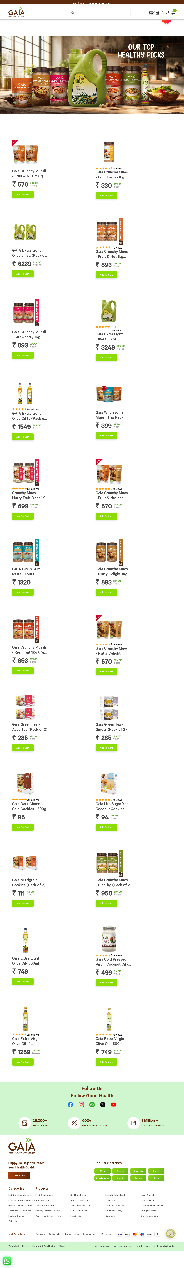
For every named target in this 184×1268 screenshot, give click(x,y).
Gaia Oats (110, 1216)
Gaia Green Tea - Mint (81, 1206)
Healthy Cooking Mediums (21, 1200)
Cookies (138, 1178)
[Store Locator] (157, 12)
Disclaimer (106, 1234)
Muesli (156, 1171)
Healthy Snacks (16, 1216)
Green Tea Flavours (44, 1206)
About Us (40, 1234)
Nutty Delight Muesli (115, 1195)
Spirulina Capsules (114, 1206)
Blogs (62, 1246)
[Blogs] (152, 12)
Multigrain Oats (148, 1211)
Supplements (102, 1178)
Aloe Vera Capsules (79, 1200)
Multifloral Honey (113, 1211)
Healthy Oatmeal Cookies (47, 1211)
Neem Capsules (148, 1195)
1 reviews (116, 248)
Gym (102, 1171)
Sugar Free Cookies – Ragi (48, 1216)
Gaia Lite (12, 1221)
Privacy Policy (72, 1234)
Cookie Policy (55, 1234)
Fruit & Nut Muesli (44, 1195)
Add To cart (22, 195)
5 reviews (33, 489)
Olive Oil (120, 1178)
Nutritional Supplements (20, 1195)
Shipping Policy (90, 1234)
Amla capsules (42, 1200)
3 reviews (33, 800)
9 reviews (117, 168)
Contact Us (19, 1175)
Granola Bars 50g (149, 1216)
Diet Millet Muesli (78, 1211)
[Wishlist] (162, 12)
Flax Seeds (75, 1216)
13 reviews (116, 329)
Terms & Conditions (18, 1246)
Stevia (156, 1178)
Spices (120, 1171)
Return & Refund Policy (43, 1246)
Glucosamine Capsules (152, 1206)
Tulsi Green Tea (148, 1200)
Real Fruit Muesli (78, 1195)
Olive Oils (110, 1200)
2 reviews (117, 489)
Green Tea (138, 1171)
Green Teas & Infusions (19, 1211)
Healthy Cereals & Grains (20, 1206)
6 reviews (33, 410)
